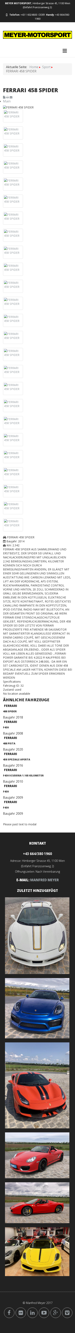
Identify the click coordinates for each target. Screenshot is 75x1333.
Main (7, 101)
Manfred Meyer (44, 880)
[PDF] (4, 97)
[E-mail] (11, 97)
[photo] (13, 114)
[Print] (8, 97)
